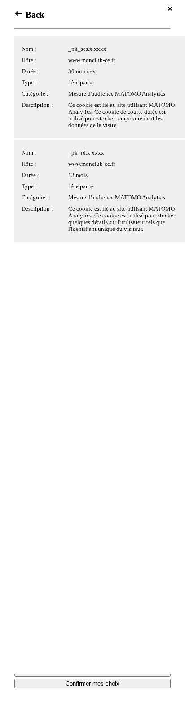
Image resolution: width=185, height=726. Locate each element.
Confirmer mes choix (92, 683)
